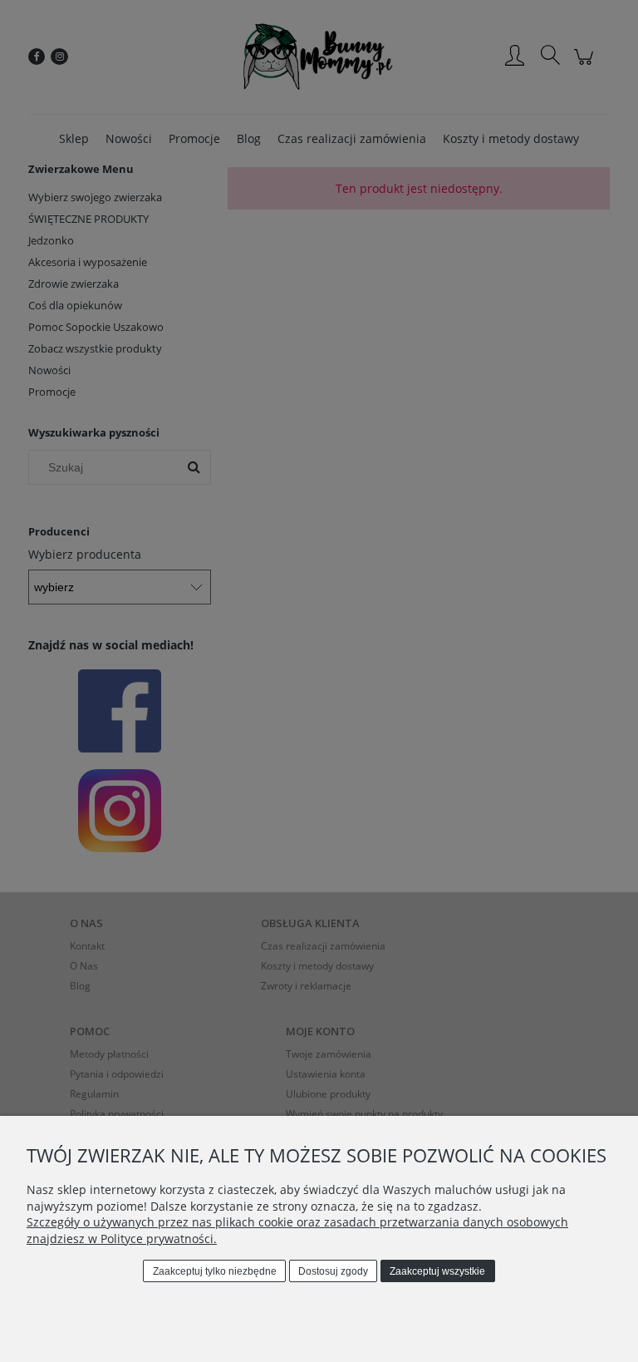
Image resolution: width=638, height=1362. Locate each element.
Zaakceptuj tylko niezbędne (215, 1271)
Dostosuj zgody (333, 1271)
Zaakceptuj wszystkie (437, 1271)
